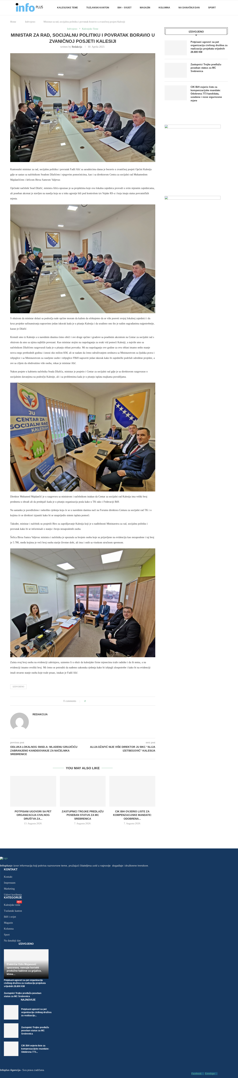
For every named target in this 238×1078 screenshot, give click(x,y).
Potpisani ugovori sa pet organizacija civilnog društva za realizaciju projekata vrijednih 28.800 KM (209, 47)
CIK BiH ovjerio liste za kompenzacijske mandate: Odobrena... (132, 815)
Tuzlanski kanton (13, 911)
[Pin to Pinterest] (99, 701)
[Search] (226, 7)
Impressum (9, 883)
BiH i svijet (10, 917)
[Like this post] (88, 701)
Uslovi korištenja (13, 894)
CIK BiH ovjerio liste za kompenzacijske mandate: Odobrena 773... (35, 1048)
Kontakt (10, 869)
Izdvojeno (30, 21)
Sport (212, 7)
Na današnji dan (189, 7)
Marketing (9, 889)
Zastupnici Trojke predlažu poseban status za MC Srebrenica (83, 815)
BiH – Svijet (124, 7)
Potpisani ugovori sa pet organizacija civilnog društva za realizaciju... (36, 1012)
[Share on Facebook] (92, 701)
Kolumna (164, 7)
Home (13, 21)
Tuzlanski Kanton (97, 7)
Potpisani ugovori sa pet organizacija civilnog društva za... (33, 815)
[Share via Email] (103, 701)
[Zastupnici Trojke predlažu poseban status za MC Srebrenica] (83, 791)
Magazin (145, 7)
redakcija (77, 46)
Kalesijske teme (67, 7)
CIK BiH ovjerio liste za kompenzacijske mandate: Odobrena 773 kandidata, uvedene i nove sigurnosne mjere (206, 94)
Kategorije (13, 897)
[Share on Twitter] (95, 701)
